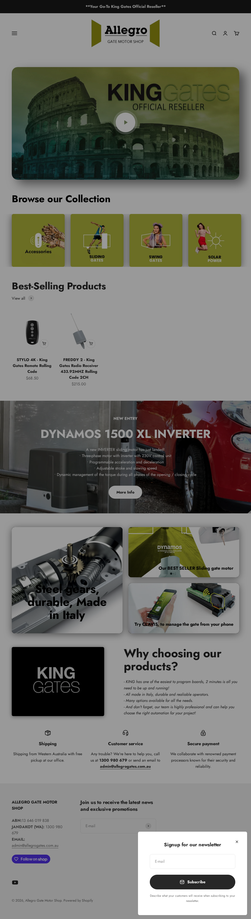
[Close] (237, 841)
